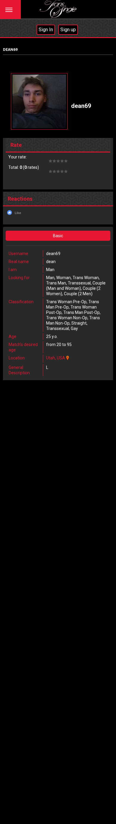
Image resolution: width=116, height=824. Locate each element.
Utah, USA (55, 358)
